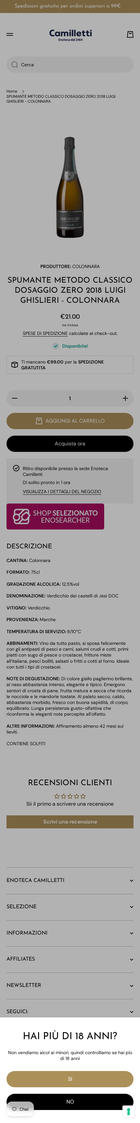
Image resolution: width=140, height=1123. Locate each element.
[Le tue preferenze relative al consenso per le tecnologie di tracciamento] (128, 1111)
